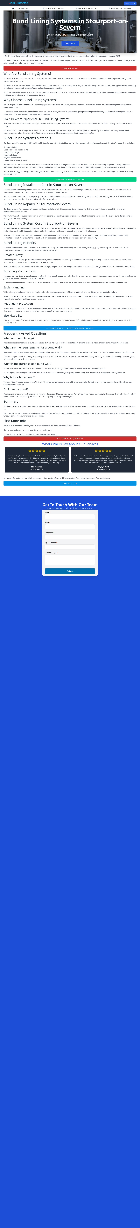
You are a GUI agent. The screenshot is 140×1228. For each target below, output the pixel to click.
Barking (54, 434)
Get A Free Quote (70, 483)
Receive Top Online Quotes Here (70, 439)
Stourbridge (45, 434)
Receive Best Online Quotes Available (70, 179)
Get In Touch (130, 3)
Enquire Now (70, 490)
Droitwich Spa (22, 434)
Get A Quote (70, 43)
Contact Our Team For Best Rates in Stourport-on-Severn (70, 328)
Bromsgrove (33, 434)
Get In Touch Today (70, 68)
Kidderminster (9, 434)
